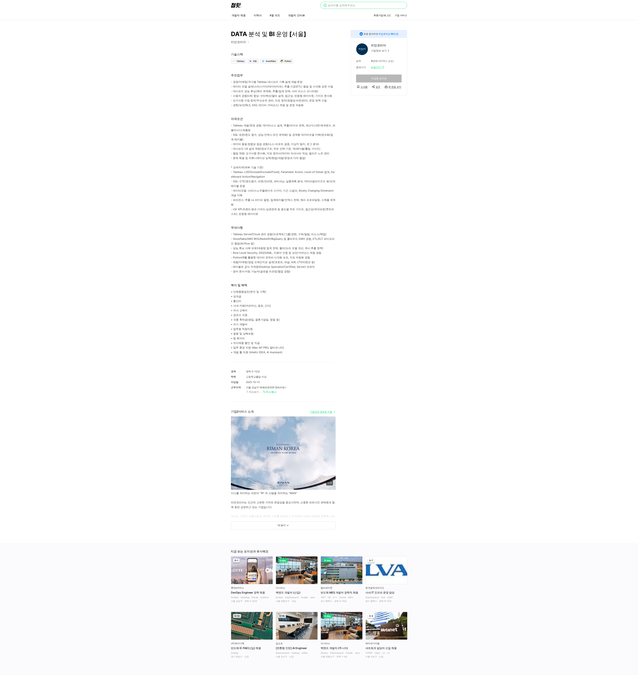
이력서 (258, 15)
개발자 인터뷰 (296, 15)
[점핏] (236, 5)
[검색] (325, 5)
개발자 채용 (239, 15)
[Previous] (236, 456)
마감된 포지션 (379, 78)
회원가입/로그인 (382, 15)
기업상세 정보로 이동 (321, 411)
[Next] (330, 456)
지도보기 (254, 391)
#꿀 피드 (275, 15)
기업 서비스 (401, 15)
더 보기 (282, 525)
